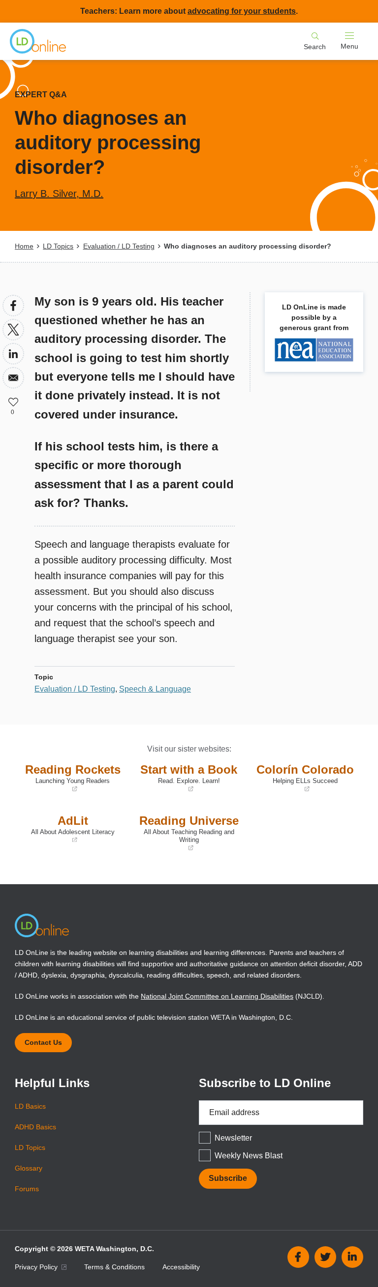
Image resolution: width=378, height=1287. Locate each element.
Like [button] (13, 402)
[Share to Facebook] (13, 305)
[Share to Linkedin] (13, 353)
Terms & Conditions (114, 1267)
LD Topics (58, 246)
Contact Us (43, 1042)
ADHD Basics (35, 1127)
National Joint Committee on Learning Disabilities (217, 996)
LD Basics (30, 1106)
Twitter (325, 1257)
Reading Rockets (70, 778)
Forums (27, 1189)
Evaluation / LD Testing (119, 246)
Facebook (298, 1257)
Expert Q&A (41, 94)
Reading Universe (187, 833)
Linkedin (352, 1257)
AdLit (67, 829)
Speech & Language (155, 689)
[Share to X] (13, 329)
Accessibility (181, 1267)
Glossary (28, 1168)
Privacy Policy (37, 1267)
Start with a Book (186, 778)
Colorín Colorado (303, 778)
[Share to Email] (13, 378)
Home (24, 246)
